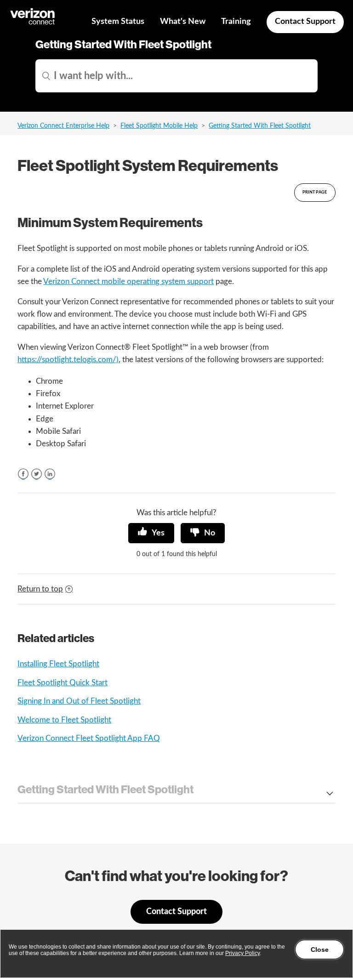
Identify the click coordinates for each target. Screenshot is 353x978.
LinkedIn (50, 474)
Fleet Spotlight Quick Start (62, 683)
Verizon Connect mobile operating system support (128, 281)
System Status (117, 21)
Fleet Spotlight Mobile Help (159, 126)
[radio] (151, 533)
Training (236, 21)
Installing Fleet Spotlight (58, 664)
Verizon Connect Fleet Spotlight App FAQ (88, 738)
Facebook (23, 474)
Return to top (40, 589)
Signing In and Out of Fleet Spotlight (79, 701)
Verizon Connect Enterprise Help (63, 126)
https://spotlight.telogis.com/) (68, 360)
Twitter (36, 474)
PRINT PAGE (314, 192)
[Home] (33, 23)
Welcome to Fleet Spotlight (64, 720)
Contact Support (305, 21)
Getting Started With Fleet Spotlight (260, 126)
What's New (182, 21)
